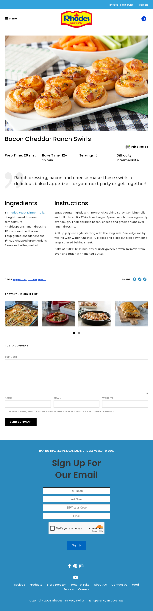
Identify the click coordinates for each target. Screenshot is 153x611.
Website (107, 398)
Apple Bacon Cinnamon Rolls (98, 313)
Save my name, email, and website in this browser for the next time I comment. (62, 411)
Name (8, 398)
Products (35, 585)
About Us (100, 585)
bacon (32, 279)
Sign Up (76, 545)
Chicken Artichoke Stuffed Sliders (62, 313)
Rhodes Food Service (122, 4)
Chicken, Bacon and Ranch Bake (132, 313)
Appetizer (19, 279)
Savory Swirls (21, 313)
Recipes (19, 585)
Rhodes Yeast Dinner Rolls (25, 212)
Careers (143, 4)
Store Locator (57, 585)
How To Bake (80, 585)
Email (57, 398)
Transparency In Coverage (105, 600)
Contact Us (119, 585)
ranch (42, 279)
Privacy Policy (75, 600)
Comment (11, 357)
